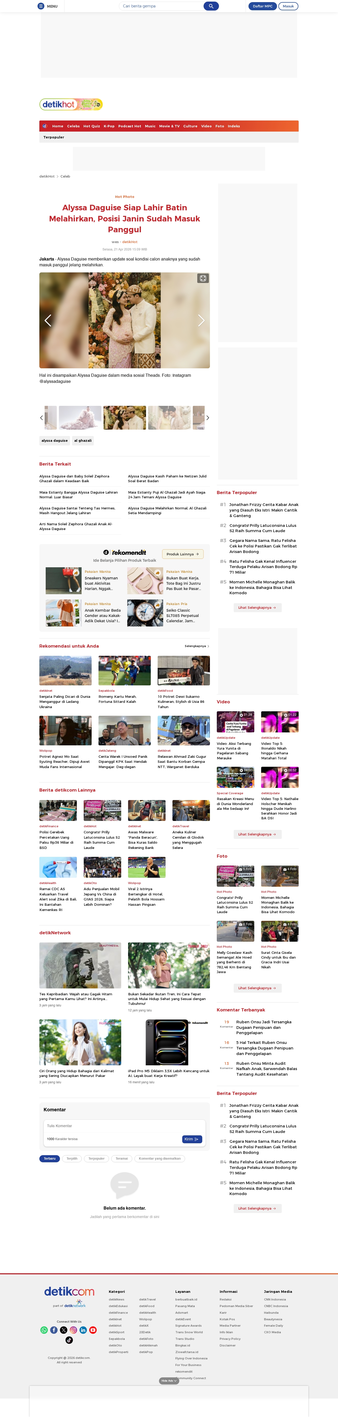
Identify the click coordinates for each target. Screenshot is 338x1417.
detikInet (115, 1319)
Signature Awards (188, 1325)
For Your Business (188, 1365)
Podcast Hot (129, 126)
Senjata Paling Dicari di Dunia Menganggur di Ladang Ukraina (64, 701)
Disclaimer (228, 1345)
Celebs (73, 126)
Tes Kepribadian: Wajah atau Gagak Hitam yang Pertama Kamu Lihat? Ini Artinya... (75, 996)
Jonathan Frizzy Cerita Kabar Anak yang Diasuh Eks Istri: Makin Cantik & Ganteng (263, 510)
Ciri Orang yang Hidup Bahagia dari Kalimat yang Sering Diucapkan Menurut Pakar (76, 1073)
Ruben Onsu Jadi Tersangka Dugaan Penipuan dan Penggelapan (264, 1027)
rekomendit (184, 1371)
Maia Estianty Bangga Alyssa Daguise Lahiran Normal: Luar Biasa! (78, 494)
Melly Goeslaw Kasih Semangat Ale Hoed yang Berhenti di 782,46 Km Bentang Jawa (234, 962)
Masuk (288, 6)
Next (201, 320)
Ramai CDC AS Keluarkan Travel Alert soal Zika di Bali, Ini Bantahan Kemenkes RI (58, 899)
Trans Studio (184, 1339)
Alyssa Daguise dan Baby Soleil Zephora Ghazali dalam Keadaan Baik (74, 478)
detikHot (47, 176)
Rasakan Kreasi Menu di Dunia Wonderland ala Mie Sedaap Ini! (235, 803)
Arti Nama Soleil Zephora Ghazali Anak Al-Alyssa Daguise (75, 526)
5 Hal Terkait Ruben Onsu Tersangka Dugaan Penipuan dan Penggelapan (264, 1048)
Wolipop (145, 1319)
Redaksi (226, 1299)
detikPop (146, 1352)
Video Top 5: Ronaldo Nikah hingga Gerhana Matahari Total (274, 750)
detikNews (116, 1299)
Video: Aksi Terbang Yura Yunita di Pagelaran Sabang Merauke (234, 750)
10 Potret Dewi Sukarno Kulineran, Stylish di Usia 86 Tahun (181, 701)
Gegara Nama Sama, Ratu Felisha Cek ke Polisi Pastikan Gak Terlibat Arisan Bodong (263, 546)
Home (57, 126)
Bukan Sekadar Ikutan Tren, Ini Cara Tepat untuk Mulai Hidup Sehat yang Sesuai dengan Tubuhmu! (167, 999)
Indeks (234, 126)
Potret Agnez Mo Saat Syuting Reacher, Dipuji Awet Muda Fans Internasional (64, 761)
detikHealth (147, 1312)
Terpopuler (53, 137)
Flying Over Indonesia (191, 1358)
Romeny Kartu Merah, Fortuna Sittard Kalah (117, 699)
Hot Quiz (91, 126)
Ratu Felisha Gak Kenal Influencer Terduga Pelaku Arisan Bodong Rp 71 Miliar (263, 567)
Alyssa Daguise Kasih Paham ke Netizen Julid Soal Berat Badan (167, 478)
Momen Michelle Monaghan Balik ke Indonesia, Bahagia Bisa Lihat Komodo (262, 588)
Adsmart (181, 1312)
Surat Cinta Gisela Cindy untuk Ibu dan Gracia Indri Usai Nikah (278, 959)
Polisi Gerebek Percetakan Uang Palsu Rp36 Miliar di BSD (56, 840)
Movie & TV (169, 126)
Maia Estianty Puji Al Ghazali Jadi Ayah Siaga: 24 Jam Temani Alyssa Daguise (167, 494)
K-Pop (109, 126)
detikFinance (118, 1312)
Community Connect (190, 1378)
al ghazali (83, 440)
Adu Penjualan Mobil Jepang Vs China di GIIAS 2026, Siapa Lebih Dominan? (101, 897)
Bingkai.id (182, 1345)
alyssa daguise (54, 440)
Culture (190, 126)
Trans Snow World (189, 1332)
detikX (144, 1325)
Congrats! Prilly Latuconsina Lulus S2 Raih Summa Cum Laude (102, 840)
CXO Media (272, 1332)
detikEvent (183, 1319)
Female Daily (273, 1325)
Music (150, 126)
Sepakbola (117, 1339)
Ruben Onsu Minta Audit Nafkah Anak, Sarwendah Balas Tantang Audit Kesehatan (266, 1069)
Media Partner (230, 1325)
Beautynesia (273, 1319)
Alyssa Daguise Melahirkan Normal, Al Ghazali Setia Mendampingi (167, 510)
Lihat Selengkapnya (254, 607)
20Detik (145, 1332)
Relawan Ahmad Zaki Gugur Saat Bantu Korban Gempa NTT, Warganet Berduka (182, 761)
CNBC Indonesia (276, 1306)
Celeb (65, 176)
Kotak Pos (227, 1319)
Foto (219, 126)
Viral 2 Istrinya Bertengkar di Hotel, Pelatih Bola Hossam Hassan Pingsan (146, 897)
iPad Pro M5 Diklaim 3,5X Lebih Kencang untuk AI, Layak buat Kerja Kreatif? (168, 1073)
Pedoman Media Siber (236, 1306)
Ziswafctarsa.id (186, 1352)
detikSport (116, 1332)
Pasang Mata (185, 1306)
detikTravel (147, 1299)
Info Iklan (226, 1332)
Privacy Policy (230, 1339)
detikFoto (146, 1339)
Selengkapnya (196, 646)
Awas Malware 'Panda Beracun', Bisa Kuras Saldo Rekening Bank (142, 840)
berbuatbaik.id (186, 1299)
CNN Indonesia (275, 1299)
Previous (47, 320)
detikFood (146, 1306)
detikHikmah (148, 1345)
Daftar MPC (263, 6)
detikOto (115, 1345)
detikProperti (118, 1352)
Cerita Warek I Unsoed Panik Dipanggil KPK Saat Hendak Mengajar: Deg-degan (122, 761)
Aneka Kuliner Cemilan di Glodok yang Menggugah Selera (188, 840)
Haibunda (271, 1312)
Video (206, 126)
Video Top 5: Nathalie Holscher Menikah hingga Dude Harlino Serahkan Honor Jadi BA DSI (279, 808)
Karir (223, 1312)
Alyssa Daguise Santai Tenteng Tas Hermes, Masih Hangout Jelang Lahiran (77, 510)
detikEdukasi (118, 1306)
